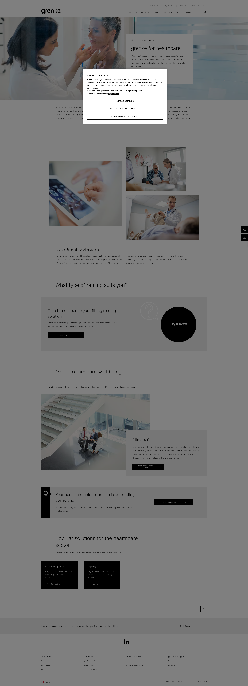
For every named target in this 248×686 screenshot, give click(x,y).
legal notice (113, 94)
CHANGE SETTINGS (125, 101)
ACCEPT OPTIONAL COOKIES (124, 117)
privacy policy (135, 91)
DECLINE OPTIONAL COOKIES (123, 109)
